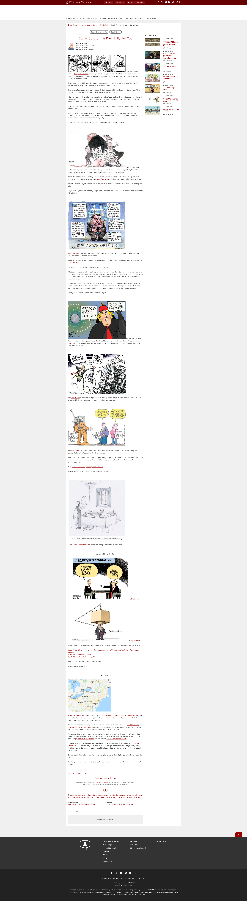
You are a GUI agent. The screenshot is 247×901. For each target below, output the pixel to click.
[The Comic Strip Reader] (152, 88)
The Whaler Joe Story (170, 66)
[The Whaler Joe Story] (152, 67)
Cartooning (124, 18)
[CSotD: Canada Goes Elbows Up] (152, 78)
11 (79, 25)
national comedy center (96, 797)
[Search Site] (180, 2)
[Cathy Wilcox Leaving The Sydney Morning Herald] (152, 99)
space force (123, 797)
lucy (69, 797)
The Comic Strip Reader (168, 88)
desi (100, 795)
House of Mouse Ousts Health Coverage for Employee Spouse (169, 56)
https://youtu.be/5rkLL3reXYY (79, 773)
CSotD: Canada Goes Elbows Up (170, 77)
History (133, 18)
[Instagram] (177, 2)
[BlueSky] (166, 2)
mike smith (76, 797)
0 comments (89, 49)
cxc (97, 795)
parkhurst (108, 797)
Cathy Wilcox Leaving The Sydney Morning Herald (170, 99)
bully (93, 795)
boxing (88, 795)
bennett (82, 795)
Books (140, 18)
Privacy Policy (162, 841)
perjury (115, 797)
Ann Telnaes (74, 795)
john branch (129, 795)
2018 (72, 25)
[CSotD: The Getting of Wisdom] (152, 110)
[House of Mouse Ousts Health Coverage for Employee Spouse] (152, 55)
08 (76, 25)
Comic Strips (91, 18)
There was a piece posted (77, 716)
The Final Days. (74, 263)
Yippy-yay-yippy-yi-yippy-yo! (105, 778)
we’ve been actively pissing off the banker (87, 467)
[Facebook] (158, 2)
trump (131, 797)
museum (83, 797)
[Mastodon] (169, 2)
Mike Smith (134, 599)
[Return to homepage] (86, 853)
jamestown (120, 795)
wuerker (137, 797)
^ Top (239, 835)
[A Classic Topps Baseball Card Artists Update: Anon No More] (152, 42)
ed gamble (107, 795)
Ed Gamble (76, 451)
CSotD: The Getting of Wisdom (170, 110)
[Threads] (173, 2)
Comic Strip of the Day (90, 25)
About (110, 2)
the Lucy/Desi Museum (85, 739)
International (151, 18)
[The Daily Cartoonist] (79, 2)
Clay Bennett (134, 641)
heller (113, 795)
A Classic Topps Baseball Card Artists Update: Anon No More (170, 43)
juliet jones (138, 795)
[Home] (68, 25)
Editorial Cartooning (108, 18)
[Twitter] (162, 2)
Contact (121, 2)
